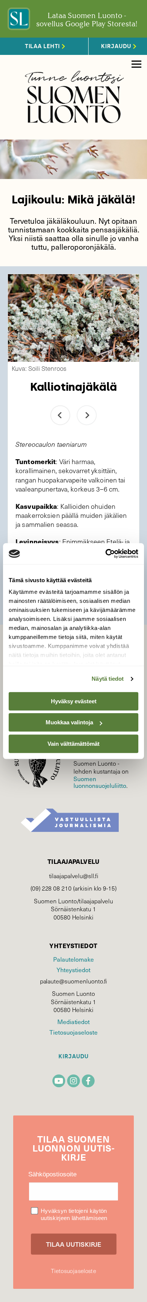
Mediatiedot (73, 1021)
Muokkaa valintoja (69, 722)
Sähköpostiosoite (52, 1174)
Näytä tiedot (108, 678)
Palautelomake (73, 959)
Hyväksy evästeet (73, 701)
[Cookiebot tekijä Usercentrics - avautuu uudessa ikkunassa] (105, 553)
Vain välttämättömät (73, 744)
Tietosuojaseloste (73, 1031)
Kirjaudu (73, 1056)
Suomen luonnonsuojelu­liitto (100, 782)
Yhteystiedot (73, 969)
